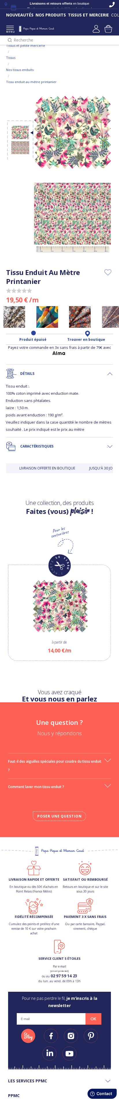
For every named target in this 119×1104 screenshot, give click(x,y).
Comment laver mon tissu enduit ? (36, 786)
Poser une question (59, 816)
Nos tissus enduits (20, 70)
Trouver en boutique (86, 339)
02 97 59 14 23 (64, 975)
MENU (10, 31)
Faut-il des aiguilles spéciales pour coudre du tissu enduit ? (54, 765)
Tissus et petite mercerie (25, 45)
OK (93, 1019)
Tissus (10, 57)
